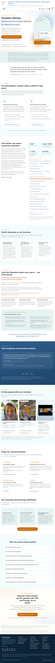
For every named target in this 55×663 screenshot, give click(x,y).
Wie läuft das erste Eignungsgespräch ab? (14, 577)
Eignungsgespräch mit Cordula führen (10, 36)
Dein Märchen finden (34, 645)
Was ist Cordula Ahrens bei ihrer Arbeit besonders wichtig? (18, 556)
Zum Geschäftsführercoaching (11, 124)
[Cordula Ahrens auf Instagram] (41, 9)
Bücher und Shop (33, 639)
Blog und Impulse (33, 646)
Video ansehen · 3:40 (6, 432)
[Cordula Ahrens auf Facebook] (39, 9)
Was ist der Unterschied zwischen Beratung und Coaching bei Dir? (19, 560)
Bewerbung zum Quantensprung (21, 643)
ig (7, 648)
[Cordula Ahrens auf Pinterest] (47, 9)
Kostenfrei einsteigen (34, 491)
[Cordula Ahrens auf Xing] (45, 9)
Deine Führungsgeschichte (35, 643)
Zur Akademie (5, 491)
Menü (4, 8)
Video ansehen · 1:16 (24, 432)
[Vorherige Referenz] (23, 374)
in (2, 648)
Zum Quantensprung (34, 474)
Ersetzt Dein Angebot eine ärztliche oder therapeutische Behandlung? (20, 582)
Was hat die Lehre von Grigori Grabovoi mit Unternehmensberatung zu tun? (22, 564)
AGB (43, 642)
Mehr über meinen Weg (6, 177)
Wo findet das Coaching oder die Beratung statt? (16, 573)
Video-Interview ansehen (42, 432)
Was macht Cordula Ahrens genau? (13, 547)
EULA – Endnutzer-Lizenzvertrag (46, 644)
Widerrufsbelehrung (46, 646)
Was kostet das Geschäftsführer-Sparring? (14, 569)
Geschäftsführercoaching (22, 639)
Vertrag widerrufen (45, 648)
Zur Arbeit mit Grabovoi (37, 124)
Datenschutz (44, 640)
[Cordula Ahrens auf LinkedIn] (43, 9)
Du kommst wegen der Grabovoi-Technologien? (10, 40)
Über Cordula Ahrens (22, 640)
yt (12, 648)
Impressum (44, 639)
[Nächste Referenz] (32, 374)
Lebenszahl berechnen (34, 648)
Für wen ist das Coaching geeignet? (13, 551)
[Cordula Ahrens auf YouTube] (49, 9)
